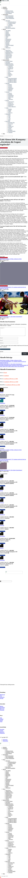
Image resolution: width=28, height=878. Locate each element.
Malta (9, 98)
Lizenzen (7, 91)
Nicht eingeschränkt (12, 78)
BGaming (10, 130)
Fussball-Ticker (8, 55)
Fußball (7, 33)
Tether (9, 76)
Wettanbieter (5, 14)
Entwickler (7, 121)
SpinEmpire (2, 403)
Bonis (4, 19)
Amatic (9, 128)
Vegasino (2, 502)
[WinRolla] (1, 524)
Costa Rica (10, 99)
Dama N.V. (10, 103)
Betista (1, 427)
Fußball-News (8, 53)
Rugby (6, 46)
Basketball (7, 34)
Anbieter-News (8, 51)
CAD (9, 118)
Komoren (10, 94)
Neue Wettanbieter (9, 17)
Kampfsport (8, 40)
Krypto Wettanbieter (9, 18)
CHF (9, 117)
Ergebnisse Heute (9, 10)
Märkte (4, 29)
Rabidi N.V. (10, 105)
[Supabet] (1, 547)
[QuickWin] (1, 438)
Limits (6, 77)
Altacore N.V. (11, 101)
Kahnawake (10, 96)
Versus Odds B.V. (12, 106)
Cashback (10, 24)
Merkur (1, 706)
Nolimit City (11, 126)
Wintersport (7, 47)
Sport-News (8, 50)
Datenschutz (5, 740)
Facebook (2, 729)
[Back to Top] (0, 877)
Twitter (1, 730)
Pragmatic (2, 710)
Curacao (10, 93)
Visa (9, 69)
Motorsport (7, 35)
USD (9, 116)
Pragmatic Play (11, 122)
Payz (9, 72)
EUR (9, 115)
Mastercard (10, 68)
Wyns (1, 478)
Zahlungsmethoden (9, 64)
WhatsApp (2, 733)
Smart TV (10, 112)
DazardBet (2, 560)
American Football (9, 45)
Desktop (10, 109)
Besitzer (7, 100)
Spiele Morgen (8, 13)
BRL (9, 120)
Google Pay (10, 67)
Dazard (5, 372)
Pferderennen (8, 39)
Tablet (9, 111)
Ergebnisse (5, 8)
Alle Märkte (8, 30)
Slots (4, 133)
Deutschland (11, 95)
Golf (6, 37)
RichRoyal (2, 514)
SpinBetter (2, 415)
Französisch (10, 88)
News (4, 49)
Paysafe (1, 698)
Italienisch (10, 89)
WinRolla (2, 525)
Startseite (5, 7)
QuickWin (2, 439)
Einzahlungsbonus (12, 22)
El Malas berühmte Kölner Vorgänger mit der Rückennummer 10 (14, 365)
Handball (7, 44)
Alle (1, 717)
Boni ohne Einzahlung (10, 28)
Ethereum (10, 74)
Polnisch (10, 90)
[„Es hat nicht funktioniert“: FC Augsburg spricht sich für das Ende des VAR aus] (14, 273)
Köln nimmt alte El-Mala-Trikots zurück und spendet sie (12, 366)
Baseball (7, 42)
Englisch (10, 85)
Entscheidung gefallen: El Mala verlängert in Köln (11, 258)
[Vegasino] (1, 501)
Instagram (2, 731)
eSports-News (8, 57)
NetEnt (9, 125)
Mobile (9, 110)
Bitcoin (9, 73)
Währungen (7, 114)
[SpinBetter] (1, 414)
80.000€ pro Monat (12, 80)
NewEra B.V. (11, 104)
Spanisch (10, 87)
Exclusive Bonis (8, 61)
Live (6, 9)
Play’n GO (10, 123)
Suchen (1, 351)
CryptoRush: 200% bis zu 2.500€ (10, 378)
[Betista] (1, 426)
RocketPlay (2, 536)
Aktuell (7, 58)
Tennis (6, 36)
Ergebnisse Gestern (9, 12)
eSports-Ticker (8, 56)
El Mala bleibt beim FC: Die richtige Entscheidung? (11, 316)
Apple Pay (10, 66)
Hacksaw (10, 127)
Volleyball (7, 41)
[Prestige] (1, 391)
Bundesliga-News (9, 52)
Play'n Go (2, 708)
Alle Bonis (7, 20)
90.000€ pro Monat (12, 79)
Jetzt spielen (2, 398)
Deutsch (10, 84)
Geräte (6, 107)
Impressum (5, 739)
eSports (7, 31)
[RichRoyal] (1, 513)
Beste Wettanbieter (9, 15)
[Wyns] (1, 477)
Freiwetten (10, 25)
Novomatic (2, 707)
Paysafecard (10, 71)
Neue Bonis (8, 26)
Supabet (1, 548)
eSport (1, 720)
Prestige (1, 392)
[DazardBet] (1, 559)
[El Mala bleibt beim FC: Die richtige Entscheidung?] (14, 303)
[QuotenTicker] (5, 3)
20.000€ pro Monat (12, 82)
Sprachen (7, 83)
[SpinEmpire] (1, 402)
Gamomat (10, 132)
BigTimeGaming (11, 131)
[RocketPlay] (1, 535)
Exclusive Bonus (11, 23)
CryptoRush (6, 375)
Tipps (1, 721)
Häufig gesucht (6, 60)
